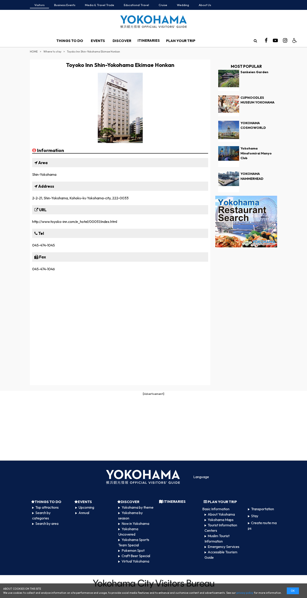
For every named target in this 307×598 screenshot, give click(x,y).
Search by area (46, 523)
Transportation (262, 509)
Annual (83, 512)
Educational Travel (136, 5)
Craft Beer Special (136, 556)
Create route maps (262, 525)
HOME (34, 51)
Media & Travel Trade (99, 5)
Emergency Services (223, 546)
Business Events (64, 5)
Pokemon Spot (133, 550)
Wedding (183, 5)
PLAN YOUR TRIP (180, 40)
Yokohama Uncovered (128, 531)
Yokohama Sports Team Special (133, 542)
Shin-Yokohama (44, 174)
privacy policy (244, 592)
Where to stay (52, 51)
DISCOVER (122, 40)
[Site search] (255, 41)
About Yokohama (221, 514)
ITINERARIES (149, 40)
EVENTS (98, 40)
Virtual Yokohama (135, 561)
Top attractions (47, 507)
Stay (254, 516)
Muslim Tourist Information (217, 538)
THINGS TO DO (69, 40)
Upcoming (86, 507)
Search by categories (41, 515)
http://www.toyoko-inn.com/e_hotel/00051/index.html (74, 221)
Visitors (39, 5)
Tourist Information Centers (221, 528)
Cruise (163, 5)
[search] (255, 41)
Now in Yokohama (135, 523)
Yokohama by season (130, 515)
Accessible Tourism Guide (221, 555)
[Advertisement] (153, 427)
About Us (205, 5)
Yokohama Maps (221, 519)
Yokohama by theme (138, 507)
